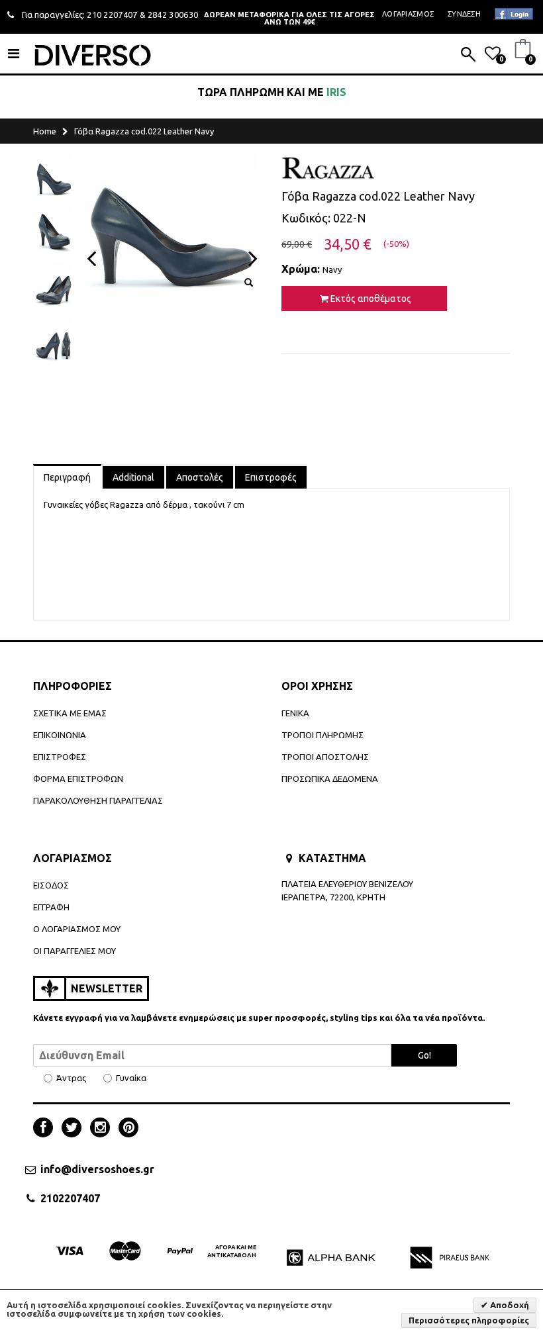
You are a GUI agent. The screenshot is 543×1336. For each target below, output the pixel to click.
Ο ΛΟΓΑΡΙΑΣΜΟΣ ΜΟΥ (77, 928)
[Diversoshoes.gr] (92, 55)
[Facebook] (46, 1128)
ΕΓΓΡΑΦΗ (51, 907)
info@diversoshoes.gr (97, 1169)
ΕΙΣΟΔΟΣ (51, 885)
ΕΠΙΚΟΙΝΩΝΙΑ (59, 735)
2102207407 (70, 1198)
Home (44, 131)
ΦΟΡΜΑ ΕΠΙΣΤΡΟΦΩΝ (78, 778)
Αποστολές (199, 477)
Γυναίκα (131, 1078)
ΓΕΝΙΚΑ (295, 713)
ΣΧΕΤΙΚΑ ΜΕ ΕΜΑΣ (70, 713)
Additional (133, 477)
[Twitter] (75, 1128)
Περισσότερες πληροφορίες (469, 1320)
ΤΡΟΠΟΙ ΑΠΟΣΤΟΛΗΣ (325, 756)
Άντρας (71, 1078)
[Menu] (13, 53)
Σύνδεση (464, 14)
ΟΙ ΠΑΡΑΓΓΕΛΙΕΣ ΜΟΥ (74, 950)
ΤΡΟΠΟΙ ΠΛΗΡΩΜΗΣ (322, 735)
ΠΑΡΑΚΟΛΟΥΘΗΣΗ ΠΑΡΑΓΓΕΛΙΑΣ (98, 800)
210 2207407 (112, 14)
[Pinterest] (128, 1128)
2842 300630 (173, 14)
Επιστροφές (271, 477)
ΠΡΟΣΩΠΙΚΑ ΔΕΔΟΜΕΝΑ (329, 778)
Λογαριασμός (408, 14)
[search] (468, 55)
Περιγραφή (67, 477)
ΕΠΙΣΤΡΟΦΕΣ (59, 756)
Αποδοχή (508, 1305)
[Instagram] (103, 1128)
